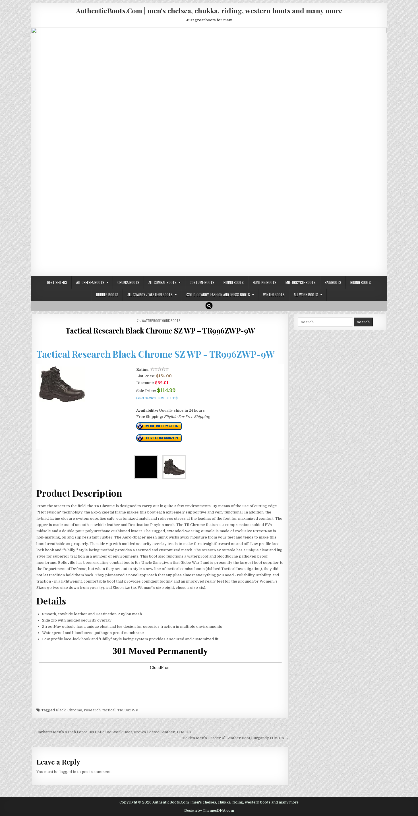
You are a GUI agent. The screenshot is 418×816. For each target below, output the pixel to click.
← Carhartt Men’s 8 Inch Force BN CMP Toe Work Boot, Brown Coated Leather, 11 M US (111, 732)
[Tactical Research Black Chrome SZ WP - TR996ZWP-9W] (62, 401)
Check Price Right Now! (155, 404)
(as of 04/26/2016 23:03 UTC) (156, 398)
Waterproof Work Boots (161, 320)
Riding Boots (360, 282)
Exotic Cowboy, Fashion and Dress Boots (218, 294)
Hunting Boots (264, 282)
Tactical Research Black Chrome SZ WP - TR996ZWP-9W (155, 354)
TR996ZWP (127, 710)
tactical (108, 710)
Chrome (74, 710)
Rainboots (333, 282)
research (92, 710)
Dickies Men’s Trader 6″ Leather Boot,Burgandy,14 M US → (235, 738)
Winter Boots (274, 294)
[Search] (209, 305)
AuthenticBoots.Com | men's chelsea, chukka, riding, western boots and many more (209, 10)
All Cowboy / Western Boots (150, 294)
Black (61, 710)
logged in (67, 772)
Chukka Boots (128, 282)
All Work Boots (306, 294)
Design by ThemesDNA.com (209, 811)
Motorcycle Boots (300, 282)
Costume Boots (202, 282)
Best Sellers (57, 282)
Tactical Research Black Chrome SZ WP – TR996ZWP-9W (160, 330)
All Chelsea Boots (90, 282)
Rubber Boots (107, 294)
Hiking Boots (234, 282)
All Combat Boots (162, 282)
